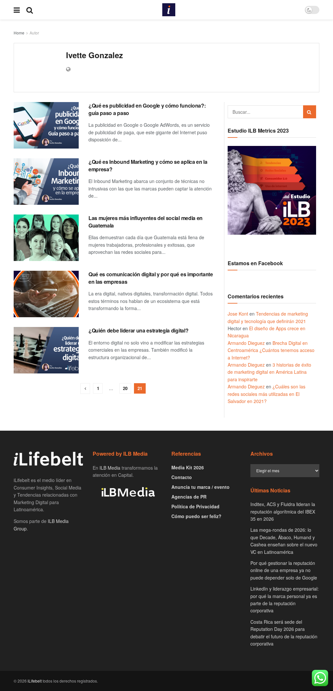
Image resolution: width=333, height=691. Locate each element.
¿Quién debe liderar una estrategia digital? (138, 330)
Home (19, 32)
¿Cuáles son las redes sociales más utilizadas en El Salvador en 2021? (266, 393)
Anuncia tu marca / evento (200, 487)
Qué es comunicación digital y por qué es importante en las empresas (150, 277)
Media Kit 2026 (187, 467)
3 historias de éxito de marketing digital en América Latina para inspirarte (269, 372)
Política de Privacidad (195, 506)
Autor (34, 32)
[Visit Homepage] (168, 9)
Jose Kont (238, 313)
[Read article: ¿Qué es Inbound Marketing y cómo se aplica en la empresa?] (46, 181)
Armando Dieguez (246, 343)
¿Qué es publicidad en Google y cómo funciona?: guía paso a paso (147, 109)
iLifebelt (35, 681)
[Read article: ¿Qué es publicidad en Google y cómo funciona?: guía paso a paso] (46, 125)
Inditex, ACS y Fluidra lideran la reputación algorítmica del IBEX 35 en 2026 (282, 511)
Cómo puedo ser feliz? (196, 516)
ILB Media (110, 467)
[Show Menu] (17, 10)
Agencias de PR (188, 496)
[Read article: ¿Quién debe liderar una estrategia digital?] (46, 350)
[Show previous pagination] (85, 388)
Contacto (181, 477)
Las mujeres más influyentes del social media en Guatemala (145, 221)
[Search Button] (29, 10)
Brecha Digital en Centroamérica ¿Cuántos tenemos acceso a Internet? (271, 350)
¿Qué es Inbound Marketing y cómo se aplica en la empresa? (147, 165)
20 (125, 388)
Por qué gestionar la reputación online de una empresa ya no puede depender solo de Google (283, 570)
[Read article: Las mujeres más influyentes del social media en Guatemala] (46, 238)
